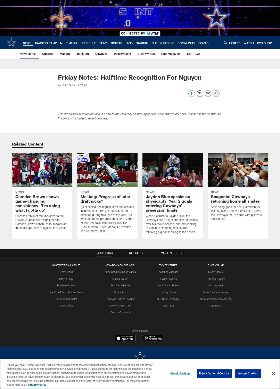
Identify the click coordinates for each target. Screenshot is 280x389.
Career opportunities (66, 298)
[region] (140, 374)
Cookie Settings (180, 373)
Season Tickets (168, 278)
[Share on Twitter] (200, 96)
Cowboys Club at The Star (120, 298)
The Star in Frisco (120, 285)
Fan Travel (168, 305)
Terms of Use (66, 278)
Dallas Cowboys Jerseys (216, 292)
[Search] (225, 42)
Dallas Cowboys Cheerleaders (120, 271)
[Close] (273, 373)
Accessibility (66, 305)
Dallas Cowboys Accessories (215, 298)
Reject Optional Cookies (214, 373)
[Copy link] (216, 93)
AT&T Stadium (120, 278)
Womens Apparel (215, 278)
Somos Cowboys (120, 312)
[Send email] (208, 96)
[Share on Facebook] (191, 96)
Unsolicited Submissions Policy (66, 292)
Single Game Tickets (168, 285)
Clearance (215, 305)
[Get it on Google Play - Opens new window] (153, 340)
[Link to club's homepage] (11, 42)
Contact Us (120, 292)
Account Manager (168, 271)
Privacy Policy (66, 271)
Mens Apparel (215, 271)
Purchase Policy (66, 285)
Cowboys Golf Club (120, 305)
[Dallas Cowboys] (140, 357)
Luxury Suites (168, 292)
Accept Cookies (248, 373)
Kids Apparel (216, 285)
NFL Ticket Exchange (168, 298)
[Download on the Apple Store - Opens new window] (125, 338)
